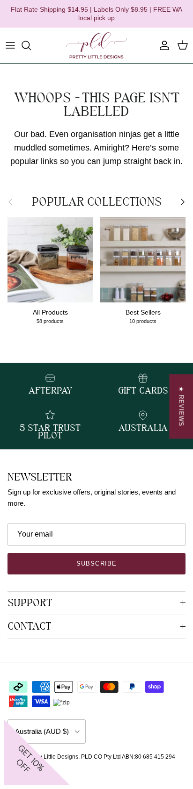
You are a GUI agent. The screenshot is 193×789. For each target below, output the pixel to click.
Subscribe (96, 563)
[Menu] (10, 45)
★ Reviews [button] (181, 407)
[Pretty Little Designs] (96, 45)
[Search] (31, 45)
